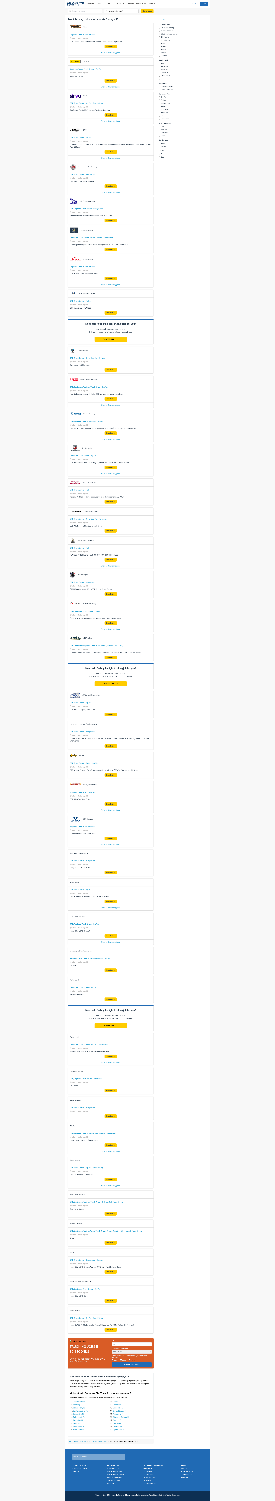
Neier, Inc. (82, 756)
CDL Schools (147, 1480)
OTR (162, 126)
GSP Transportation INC (87, 293)
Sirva (85, 96)
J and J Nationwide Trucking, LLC (81, 1281)
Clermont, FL (117, 1426)
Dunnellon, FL (78, 1420)
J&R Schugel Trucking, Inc (90, 695)
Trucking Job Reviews (114, 1477)
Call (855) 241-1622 (110, 339)
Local (163, 136)
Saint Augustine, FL (80, 1411)
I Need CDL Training (167, 28)
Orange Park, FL (79, 1408)
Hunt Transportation (90, 482)
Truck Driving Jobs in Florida (98, 1441)
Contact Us (75, 1471)
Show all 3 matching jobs (110, 87)
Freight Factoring (187, 1471)
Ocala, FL (76, 1423)
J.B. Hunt (86, 61)
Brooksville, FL (78, 1430)
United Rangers (83, 575)
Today (163, 63)
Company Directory (113, 1480)
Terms (128, 1495)
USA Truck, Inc (88, 819)
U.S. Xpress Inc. (87, 448)
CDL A (115, 1360)
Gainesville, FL (78, 1414)
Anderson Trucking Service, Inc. (88, 167)
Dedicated (164, 132)
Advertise (153, 4)
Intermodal (164, 112)
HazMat (163, 146)
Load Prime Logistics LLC (78, 917)
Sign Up (195, 4)
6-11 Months (165, 40)
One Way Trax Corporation (88, 724)
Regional (164, 129)
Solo (162, 157)
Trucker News (147, 1471)
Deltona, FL (117, 1405)
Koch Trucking (88, 259)
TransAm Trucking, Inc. (91, 511)
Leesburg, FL (118, 1408)
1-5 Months (165, 37)
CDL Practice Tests (149, 1477)
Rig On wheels (74, 980)
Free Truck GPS (148, 1468)
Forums (90, 4)
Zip (113, 1341)
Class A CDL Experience (120, 1348)
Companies (119, 4)
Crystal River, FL (119, 1430)
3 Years (163, 49)
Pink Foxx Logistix (76, 1223)
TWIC (163, 143)
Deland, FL (117, 1402)
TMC (84, 27)
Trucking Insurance (149, 1483)
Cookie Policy (135, 1495)
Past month (165, 79)
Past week (164, 73)
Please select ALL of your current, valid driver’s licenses (129, 1357)
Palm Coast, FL (79, 1417)
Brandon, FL (117, 1420)
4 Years (163, 53)
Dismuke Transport (76, 1071)
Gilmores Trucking (87, 230)
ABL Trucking (87, 638)
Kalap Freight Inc (75, 1100)
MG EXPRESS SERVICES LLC (79, 853)
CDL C (132, 1360)
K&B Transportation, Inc (87, 201)
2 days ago (164, 69)
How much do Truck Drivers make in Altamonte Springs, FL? (99, 1376)
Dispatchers (185, 1477)
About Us (184, 1468)
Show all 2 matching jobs (110, 53)
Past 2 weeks (165, 76)
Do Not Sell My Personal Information (113, 1495)
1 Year (163, 43)
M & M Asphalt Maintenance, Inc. (81, 951)
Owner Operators (167, 89)
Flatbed (163, 100)
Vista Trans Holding (89, 604)
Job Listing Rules (147, 1495)
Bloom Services (83, 350)
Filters (162, 20)
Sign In (204, 4)
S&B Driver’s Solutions (77, 1194)
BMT (84, 130)
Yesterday (164, 66)
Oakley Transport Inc (90, 785)
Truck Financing (186, 1474)
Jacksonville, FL (79, 1402)
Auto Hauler (165, 109)
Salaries (108, 4)
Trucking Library (148, 1474)
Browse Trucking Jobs (114, 1471)
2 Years (163, 46)
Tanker (163, 106)
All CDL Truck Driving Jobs (77, 1441)
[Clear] (100, 11)
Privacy (97, 1495)
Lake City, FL (78, 1405)
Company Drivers (167, 86)
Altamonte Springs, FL (121, 1417)
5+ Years (164, 56)
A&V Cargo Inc (75, 1126)
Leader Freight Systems (86, 540)
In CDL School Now (167, 31)
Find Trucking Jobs (113, 1468)
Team (163, 154)
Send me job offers (132, 1364)
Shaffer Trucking (89, 414)
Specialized (165, 119)
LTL (162, 116)
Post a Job (110, 1483)
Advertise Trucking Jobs (80, 1468)
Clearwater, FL (118, 1423)
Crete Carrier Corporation (89, 379)
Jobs (99, 4)
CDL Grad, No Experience (169, 34)
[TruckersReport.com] (75, 4)
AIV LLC (72, 1252)
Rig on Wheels (74, 882)
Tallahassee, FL (79, 1426)
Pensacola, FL (118, 1414)
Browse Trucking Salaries (115, 1474)
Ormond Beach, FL (119, 1411)
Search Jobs (147, 11)
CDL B (124, 1360)
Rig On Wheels (75, 1160)
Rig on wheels (74, 1037)
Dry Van (163, 97)
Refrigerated (165, 103)
